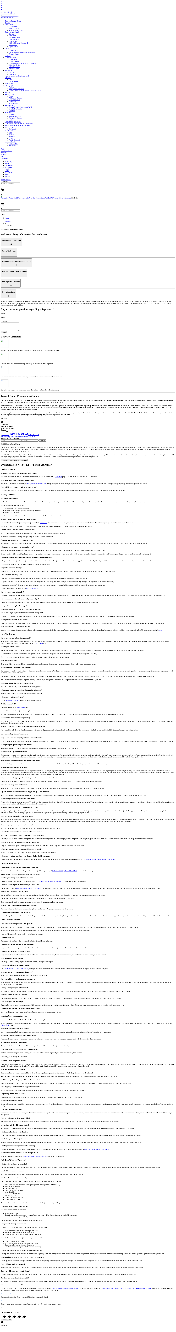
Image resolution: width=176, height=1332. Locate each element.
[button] (88, 1294)
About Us (4, 153)
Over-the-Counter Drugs (13, 21)
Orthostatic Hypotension (13, 122)
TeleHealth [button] (4, 181)
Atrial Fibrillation (14, 37)
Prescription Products (7, 17)
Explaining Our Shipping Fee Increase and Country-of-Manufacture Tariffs (127, 1288)
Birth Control (13, 144)
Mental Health (9, 94)
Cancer (7, 48)
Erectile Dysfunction (15, 109)
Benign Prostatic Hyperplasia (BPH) (20, 107)
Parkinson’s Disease (15, 118)
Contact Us (4, 158)
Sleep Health (9, 127)
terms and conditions (13, 700)
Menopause (12, 145)
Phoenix (7, 174)
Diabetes (7, 56)
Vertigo (11, 120)
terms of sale (21, 707)
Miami (7, 163)
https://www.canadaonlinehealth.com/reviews (100, 859)
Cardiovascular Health (12, 32)
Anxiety (11, 96)
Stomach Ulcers (14, 68)
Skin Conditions (10, 131)
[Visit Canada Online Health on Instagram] (1, 8)
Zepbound (12, 129)
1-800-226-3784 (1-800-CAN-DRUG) (64, 871)
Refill (2, 149)
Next (9, 1319)
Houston (7, 169)
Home (7, 218)
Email (3, 317)
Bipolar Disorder (14, 100)
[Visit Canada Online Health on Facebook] (1, 6)
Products (7, 222)
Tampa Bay (8, 161)
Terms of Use (23, 436)
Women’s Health (10, 142)
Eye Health (8, 70)
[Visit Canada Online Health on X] (1, 4)
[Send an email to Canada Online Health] (11, 435)
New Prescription (6, 151)
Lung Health (9, 85)
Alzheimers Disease (15, 98)
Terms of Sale (14, 436)
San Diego (8, 167)
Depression (12, 101)
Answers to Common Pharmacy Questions (14, 460)
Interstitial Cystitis (14, 65)
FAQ (2, 156)
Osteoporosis (13, 26)
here (160, 630)
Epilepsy (12, 114)
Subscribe (42, 440)
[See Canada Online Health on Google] (24, 435)
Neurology (8, 112)
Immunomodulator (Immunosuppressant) (22, 52)
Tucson (7, 176)
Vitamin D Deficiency (16, 30)
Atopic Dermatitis (14, 140)
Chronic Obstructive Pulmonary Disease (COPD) (25, 90)
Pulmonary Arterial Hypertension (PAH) (18, 125)
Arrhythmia (12, 36)
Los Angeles (9, 165)
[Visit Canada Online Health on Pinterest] (1, 10)
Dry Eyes (12, 72)
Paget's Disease (14, 28)
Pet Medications (6, 180)
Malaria (7, 92)
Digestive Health (10, 58)
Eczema (11, 134)
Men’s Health (9, 105)
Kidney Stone (9, 83)
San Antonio (9, 172)
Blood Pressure (14, 39)
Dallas (7, 171)
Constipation (13, 59)
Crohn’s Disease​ (14, 61)
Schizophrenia (13, 103)
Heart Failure (13, 45)
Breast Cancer (13, 50)
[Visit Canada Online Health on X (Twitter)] (14, 435)
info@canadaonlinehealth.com (36, 483)
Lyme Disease (13, 81)
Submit (4, 332)
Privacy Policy (5, 436)
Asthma (11, 87)
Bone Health (9, 25)
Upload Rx (43, 523)
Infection (8, 78)
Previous (4, 1319)
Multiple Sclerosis (14, 116)
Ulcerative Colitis (14, 67)
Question (4, 321)
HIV (10, 79)
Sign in (13, 14)
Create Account (6, 14)
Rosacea (11, 138)
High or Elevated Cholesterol (18, 43)
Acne (10, 133)
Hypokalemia (13, 47)
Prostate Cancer (14, 54)
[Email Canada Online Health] (1, 2)
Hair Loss (12, 111)
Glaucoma (12, 74)
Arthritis (7, 23)
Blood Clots (13, 41)
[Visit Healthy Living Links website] (5, 435)
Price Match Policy (32, 588)
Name (3, 313)
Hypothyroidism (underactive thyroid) (17, 76)
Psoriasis (12, 136)
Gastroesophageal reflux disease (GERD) (22, 63)
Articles (3, 154)
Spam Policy (32, 436)
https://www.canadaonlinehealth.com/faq (65, 1288)
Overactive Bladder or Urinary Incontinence (19, 123)
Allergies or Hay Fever (16, 89)
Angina (11, 34)
